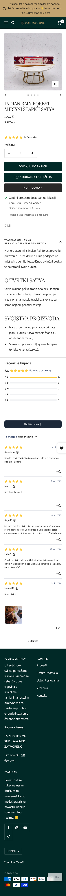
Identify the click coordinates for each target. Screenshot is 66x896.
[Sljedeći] (60, 95)
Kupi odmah (33, 187)
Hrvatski (11, 851)
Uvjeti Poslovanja (48, 680)
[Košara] (60, 23)
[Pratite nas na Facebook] (8, 828)
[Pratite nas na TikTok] (8, 836)
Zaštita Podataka (47, 673)
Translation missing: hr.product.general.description (25, 241)
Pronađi (42, 665)
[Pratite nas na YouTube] (25, 828)
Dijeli (7, 225)
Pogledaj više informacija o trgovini (28, 215)
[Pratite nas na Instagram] (17, 828)
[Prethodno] (6, 95)
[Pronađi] (13, 22)
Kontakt (42, 695)
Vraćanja (42, 688)
